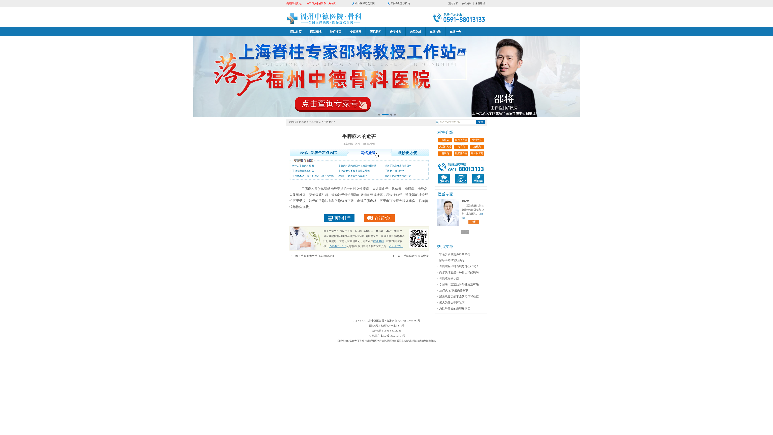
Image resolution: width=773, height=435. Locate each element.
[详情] (465, 217)
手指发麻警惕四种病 (303, 170)
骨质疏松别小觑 (449, 278)
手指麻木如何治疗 (394, 170)
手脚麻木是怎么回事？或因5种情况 (357, 165)
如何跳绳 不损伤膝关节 (453, 290)
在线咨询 (466, 3)
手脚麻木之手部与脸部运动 (318, 256)
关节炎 (461, 146)
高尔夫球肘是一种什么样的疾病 (459, 272)
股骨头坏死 (477, 153)
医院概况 (315, 31)
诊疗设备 (395, 31)
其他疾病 (316, 121)
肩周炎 (445, 153)
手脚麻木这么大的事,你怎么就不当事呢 (313, 175)
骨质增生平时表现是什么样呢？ (459, 266)
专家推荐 (355, 31)
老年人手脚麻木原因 (303, 165)
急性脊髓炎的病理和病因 (454, 308)
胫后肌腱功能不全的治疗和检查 (459, 296)
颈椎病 (445, 139)
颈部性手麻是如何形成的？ (352, 175)
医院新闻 (375, 31)
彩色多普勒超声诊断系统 (454, 254)
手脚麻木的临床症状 (416, 256)
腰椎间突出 (461, 139)
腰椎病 (477, 146)
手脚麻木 (328, 121)
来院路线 (480, 3)
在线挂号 (455, 31)
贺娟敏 (465, 201)
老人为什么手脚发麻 (452, 302)
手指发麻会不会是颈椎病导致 (354, 170)
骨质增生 (477, 139)
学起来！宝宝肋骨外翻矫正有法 (459, 284)
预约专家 (453, 3)
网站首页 (296, 31)
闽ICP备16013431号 (409, 320)
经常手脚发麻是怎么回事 (398, 165)
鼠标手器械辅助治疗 (452, 260)
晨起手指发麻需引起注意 (398, 175)
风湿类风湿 (445, 146)
